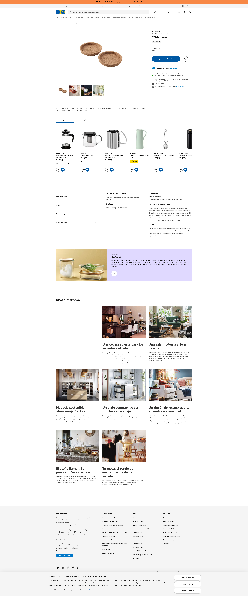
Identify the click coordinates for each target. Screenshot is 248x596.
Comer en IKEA (121, 6)
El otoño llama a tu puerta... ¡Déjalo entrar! (73, 470)
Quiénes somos (138, 518)
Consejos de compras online (111, 529)
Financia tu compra (169, 540)
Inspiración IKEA (138, 536)
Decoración (72, 465)
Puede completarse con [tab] (85, 120)
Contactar (153, 6)
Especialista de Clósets (170, 532)
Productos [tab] (63, 17)
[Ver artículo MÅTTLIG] (116, 139)
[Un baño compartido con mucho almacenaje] (124, 385)
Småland (166, 543)
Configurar (186, 584)
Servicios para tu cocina (170, 525)
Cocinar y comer (76, 23)
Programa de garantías (109, 536)
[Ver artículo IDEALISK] (165, 139)
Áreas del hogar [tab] (78, 17)
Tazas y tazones (94, 23)
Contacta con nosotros (109, 518)
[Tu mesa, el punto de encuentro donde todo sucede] (124, 446)
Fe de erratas (106, 549)
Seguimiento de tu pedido (110, 521)
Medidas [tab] (59, 205)
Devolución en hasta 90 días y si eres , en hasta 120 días (170, 87)
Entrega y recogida (169, 521)
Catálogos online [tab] (93, 17)
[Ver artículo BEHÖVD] (141, 139)
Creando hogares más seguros (142, 555)
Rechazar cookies (187, 591)
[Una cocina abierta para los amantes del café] (124, 322)
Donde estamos (138, 521)
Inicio (57, 23)
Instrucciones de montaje (110, 540)
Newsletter (136, 558)
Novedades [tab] (106, 17)
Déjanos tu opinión (108, 553)
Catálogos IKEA (137, 532)
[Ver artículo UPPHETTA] (67, 139)
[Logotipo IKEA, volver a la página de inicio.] (60, 12)
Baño (103, 404)
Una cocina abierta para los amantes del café (122, 346)
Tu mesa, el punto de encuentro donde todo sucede (118, 472)
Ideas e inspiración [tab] (119, 17)
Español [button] (187, 6)
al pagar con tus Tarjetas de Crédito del (130, 2)
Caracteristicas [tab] (61, 197)
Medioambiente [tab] (61, 222)
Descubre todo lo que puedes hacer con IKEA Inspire (72, 525)
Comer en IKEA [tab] (150, 17)
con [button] (167, 68)
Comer (85, 23)
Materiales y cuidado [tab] (63, 214)
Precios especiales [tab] (135, 17)
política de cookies (90, 590)
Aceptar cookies (188, 577)
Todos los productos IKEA (141, 529)
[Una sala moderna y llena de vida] (170, 322)
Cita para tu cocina (132, 6)
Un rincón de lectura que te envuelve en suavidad (169, 409)
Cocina (104, 341)
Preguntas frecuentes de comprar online (114, 532)
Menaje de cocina (83, 465)
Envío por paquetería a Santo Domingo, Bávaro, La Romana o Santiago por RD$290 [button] (171, 80)
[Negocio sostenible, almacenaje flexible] (77, 385)
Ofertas (135, 540)
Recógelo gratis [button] (159, 84)
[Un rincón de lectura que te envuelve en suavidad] (170, 385)
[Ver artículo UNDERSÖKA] (190, 139)
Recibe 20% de (104, 2)
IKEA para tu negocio (110, 6)
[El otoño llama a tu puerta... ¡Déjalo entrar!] (77, 446)
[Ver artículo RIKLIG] (92, 139)
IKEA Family (100, 6)
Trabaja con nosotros (139, 525)
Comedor (64, 465)
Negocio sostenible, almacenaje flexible (70, 409)
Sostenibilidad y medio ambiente (143, 551)
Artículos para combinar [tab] (65, 120)
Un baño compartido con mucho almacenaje (120, 409)
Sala (150, 341)
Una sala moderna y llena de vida (168, 346)
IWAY (134, 562)
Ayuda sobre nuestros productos (112, 525)
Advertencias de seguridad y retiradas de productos (115, 545)
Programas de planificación (171, 536)
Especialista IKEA (168, 529)
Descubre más (60, 551)
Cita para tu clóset (144, 6)
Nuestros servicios (169, 518)
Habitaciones (65, 23)
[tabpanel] (149, 217)
